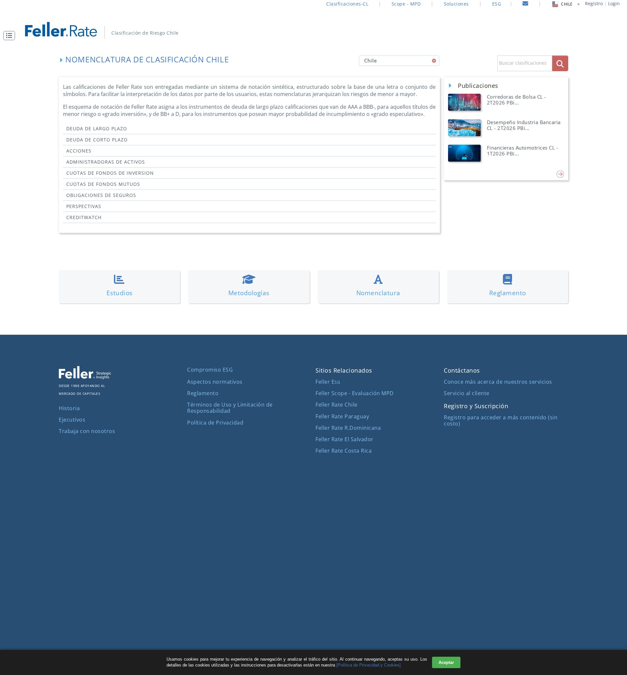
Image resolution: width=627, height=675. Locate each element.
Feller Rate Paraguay (342, 416)
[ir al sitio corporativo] (85, 377)
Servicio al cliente (467, 393)
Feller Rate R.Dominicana (348, 427)
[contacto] (525, 4)
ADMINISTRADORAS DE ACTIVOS (105, 162)
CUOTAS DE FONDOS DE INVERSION (110, 173)
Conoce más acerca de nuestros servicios (498, 381)
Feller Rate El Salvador (344, 439)
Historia (69, 408)
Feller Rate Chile (336, 404)
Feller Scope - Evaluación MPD (354, 393)
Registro (594, 3)
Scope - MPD (406, 4)
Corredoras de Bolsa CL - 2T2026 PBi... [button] (516, 99)
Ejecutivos (72, 419)
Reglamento (202, 393)
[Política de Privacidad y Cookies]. (369, 665)
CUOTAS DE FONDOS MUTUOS (103, 184)
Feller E (327, 381)
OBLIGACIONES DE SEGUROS (101, 195)
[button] (10, 35)
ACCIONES (78, 151)
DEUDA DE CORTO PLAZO (97, 140)
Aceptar (446, 662)
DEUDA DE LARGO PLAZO (96, 128)
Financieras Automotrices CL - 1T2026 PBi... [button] (522, 150)
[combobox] (399, 61)
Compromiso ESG (210, 369)
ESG (496, 4)
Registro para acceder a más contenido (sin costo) (500, 420)
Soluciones (456, 4)
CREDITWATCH (84, 217)
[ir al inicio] (65, 28)
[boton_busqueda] (560, 63)
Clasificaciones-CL (347, 4)
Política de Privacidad (215, 422)
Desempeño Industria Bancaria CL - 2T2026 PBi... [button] (524, 125)
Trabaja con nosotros (87, 431)
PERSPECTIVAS (83, 206)
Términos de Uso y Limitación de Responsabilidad (230, 407)
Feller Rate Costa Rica (343, 450)
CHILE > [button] (570, 4)
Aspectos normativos (215, 381)
